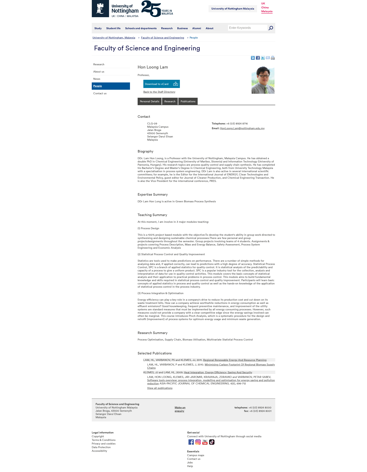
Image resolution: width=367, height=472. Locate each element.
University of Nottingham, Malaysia (114, 37)
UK (263, 3)
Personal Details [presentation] (149, 101)
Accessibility (99, 451)
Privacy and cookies (103, 443)
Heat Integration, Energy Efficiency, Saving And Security (218, 372)
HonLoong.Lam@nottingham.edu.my (242, 128)
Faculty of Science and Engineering (162, 37)
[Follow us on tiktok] (211, 443)
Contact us (99, 93)
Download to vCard (156, 84)
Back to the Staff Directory (159, 92)
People (97, 86)
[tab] (150, 101)
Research (167, 28)
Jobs (190, 462)
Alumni (196, 28)
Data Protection (101, 447)
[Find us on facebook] (191, 443)
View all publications (159, 388)
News (96, 79)
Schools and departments (141, 28)
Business (182, 28)
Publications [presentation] (188, 101)
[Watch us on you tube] (205, 443)
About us (98, 71)
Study (98, 28)
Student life (113, 28)
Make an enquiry (180, 409)
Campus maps (195, 455)
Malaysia (267, 11)
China (265, 7)
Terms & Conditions (103, 440)
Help (190, 466)
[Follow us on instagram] (198, 443)
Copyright (98, 436)
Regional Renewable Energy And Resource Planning (234, 360)
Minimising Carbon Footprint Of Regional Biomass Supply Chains (211, 366)
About (209, 28)
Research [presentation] (169, 101)
